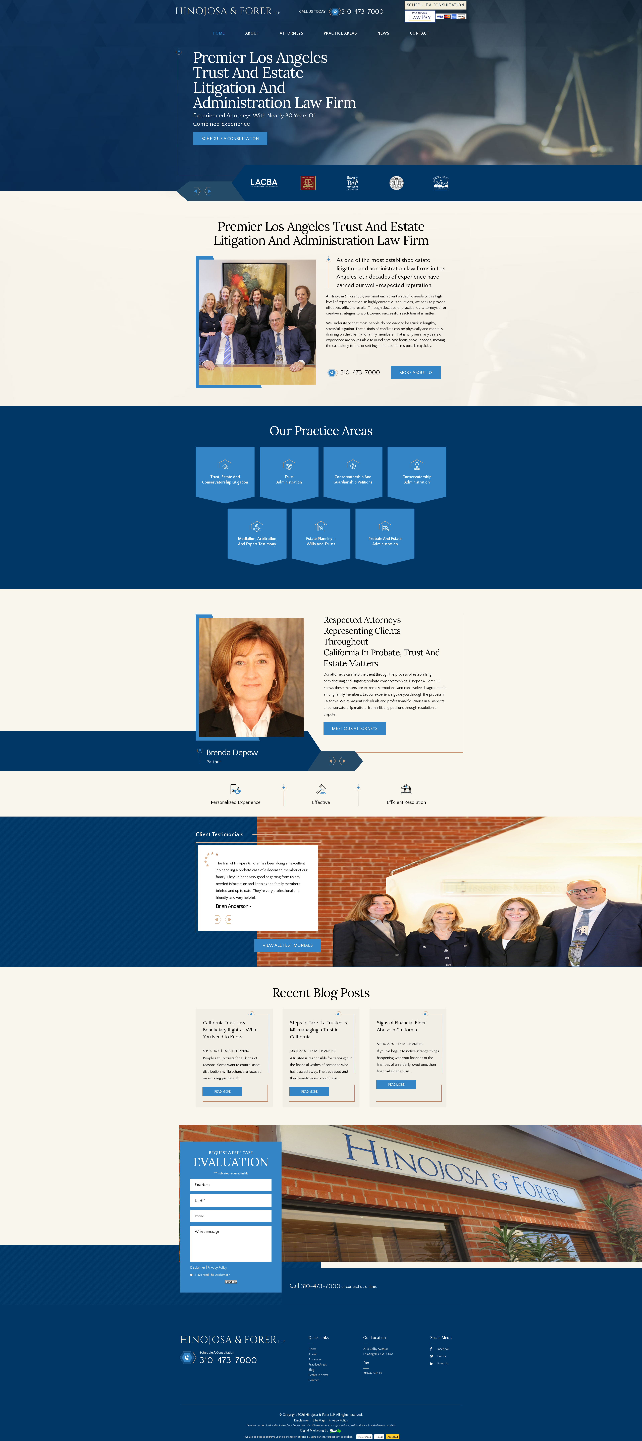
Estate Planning (236, 1051)
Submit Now (231, 1282)
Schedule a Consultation (435, 5)
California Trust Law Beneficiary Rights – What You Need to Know (230, 1030)
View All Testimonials (288, 945)
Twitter (441, 1356)
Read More (222, 1091)
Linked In (442, 1363)
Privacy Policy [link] (338, 1420)
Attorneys (291, 33)
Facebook (443, 1349)
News (383, 33)
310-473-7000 (362, 12)
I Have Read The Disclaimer (212, 1274)
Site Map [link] (319, 1420)
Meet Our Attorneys (355, 728)
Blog (311, 1369)
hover (225, 475)
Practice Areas (340, 33)
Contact (419, 33)
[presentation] (332, 761)
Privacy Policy (217, 1267)
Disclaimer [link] (301, 1420)
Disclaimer (197, 1267)
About (252, 33)
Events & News (318, 1375)
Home (219, 33)
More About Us (416, 372)
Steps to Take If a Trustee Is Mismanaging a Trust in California (318, 1030)
